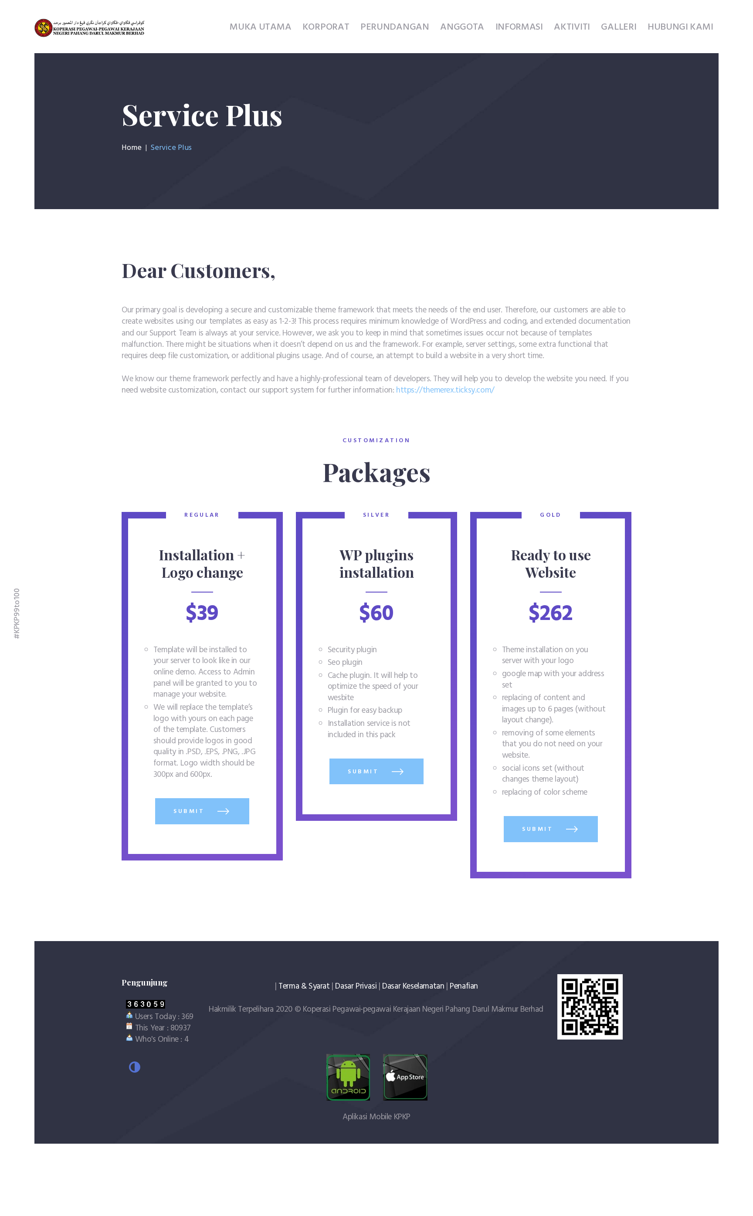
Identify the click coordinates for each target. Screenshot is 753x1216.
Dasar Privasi (355, 986)
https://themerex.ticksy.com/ (445, 390)
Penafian (464, 986)
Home (132, 148)
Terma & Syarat (303, 986)
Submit (190, 811)
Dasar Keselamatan (413, 986)
